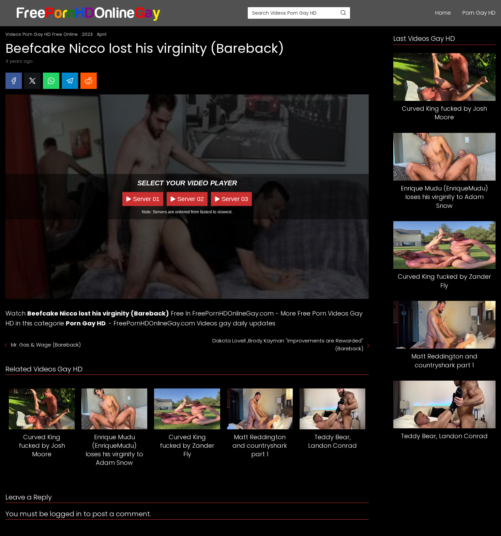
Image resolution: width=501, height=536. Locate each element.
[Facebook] (13, 81)
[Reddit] (88, 81)
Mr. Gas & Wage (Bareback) (46, 344)
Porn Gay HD (479, 13)
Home (443, 13)
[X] (32, 81)
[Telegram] (70, 81)
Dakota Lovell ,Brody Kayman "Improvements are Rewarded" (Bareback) (287, 344)
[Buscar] (343, 12)
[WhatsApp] (51, 81)
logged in (66, 514)
